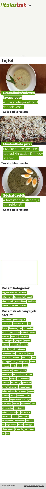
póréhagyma (7, 341)
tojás (29, 400)
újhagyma (18, 341)
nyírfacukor (15, 345)
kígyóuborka (11, 425)
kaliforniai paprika (9, 391)
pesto (4, 387)
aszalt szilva (21, 353)
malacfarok (27, 374)
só (3, 433)
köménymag (20, 408)
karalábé (5, 336)
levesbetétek (19, 297)
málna (23, 370)
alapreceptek (7, 301)
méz (34, 357)
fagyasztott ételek (9, 293)
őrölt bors (17, 374)
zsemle (5, 378)
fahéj (15, 362)
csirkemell (6, 357)
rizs (20, 328)
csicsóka (6, 383)
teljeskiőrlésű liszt (17, 400)
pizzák (29, 297)
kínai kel (14, 336)
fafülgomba (15, 332)
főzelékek (31, 301)
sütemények (7, 297)
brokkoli (24, 332)
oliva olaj (20, 395)
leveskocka (7, 374)
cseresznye (7, 370)
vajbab (32, 332)
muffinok (22, 293)
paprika (27, 341)
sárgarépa (24, 336)
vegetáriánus (20, 301)
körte (13, 366)
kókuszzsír (6, 404)
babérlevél (6, 349)
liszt (8, 433)
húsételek (14, 305)
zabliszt (16, 404)
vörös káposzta (19, 349)
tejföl (20, 425)
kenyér (13, 378)
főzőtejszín (25, 412)
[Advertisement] (23, 32)
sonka (12, 395)
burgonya (13, 328)
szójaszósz (28, 328)
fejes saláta (24, 416)
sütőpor (5, 345)
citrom (33, 362)
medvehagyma (25, 387)
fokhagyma (28, 425)
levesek (23, 305)
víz (3, 425)
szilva (25, 366)
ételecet (29, 421)
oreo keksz (6, 324)
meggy (16, 370)
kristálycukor (7, 421)
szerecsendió (23, 378)
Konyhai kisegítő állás (37, 486)
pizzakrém (26, 383)
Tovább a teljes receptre (14, 111)
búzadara (16, 357)
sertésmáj (26, 357)
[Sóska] (23, 181)
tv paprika (19, 429)
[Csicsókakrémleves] (23, 78)
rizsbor (5, 332)
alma (19, 366)
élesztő (5, 400)
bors (34, 404)
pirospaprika (7, 408)
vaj (29, 324)
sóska (15, 416)
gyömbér (6, 366)
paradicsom (29, 429)
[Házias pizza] (23, 130)
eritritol (25, 345)
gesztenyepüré (19, 320)
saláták (5, 305)
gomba (31, 391)
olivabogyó (13, 387)
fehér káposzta (8, 353)
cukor (28, 395)
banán (4, 328)
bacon (30, 353)
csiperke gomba (9, 412)
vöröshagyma (7, 429)
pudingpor (6, 362)
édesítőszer (20, 421)
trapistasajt (16, 383)
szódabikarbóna (19, 324)
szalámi (5, 395)
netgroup (27, 486)
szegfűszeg (23, 362)
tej (18, 412)
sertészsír (6, 416)
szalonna (22, 391)
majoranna (25, 404)
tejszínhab (6, 320)
